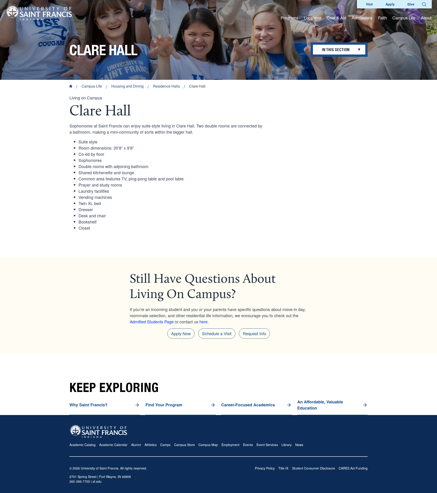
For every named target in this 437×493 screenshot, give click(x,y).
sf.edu (97, 481)
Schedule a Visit (216, 333)
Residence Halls (166, 86)
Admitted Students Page (152, 321)
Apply (390, 4)
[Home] (39, 13)
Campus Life (91, 86)
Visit (369, 4)
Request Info (254, 333)
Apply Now (181, 333)
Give (410, 4)
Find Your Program (163, 405)
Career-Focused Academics (248, 405)
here (203, 321)
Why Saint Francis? (88, 405)
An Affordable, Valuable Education (320, 405)
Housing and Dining (127, 86)
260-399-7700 (79, 481)
